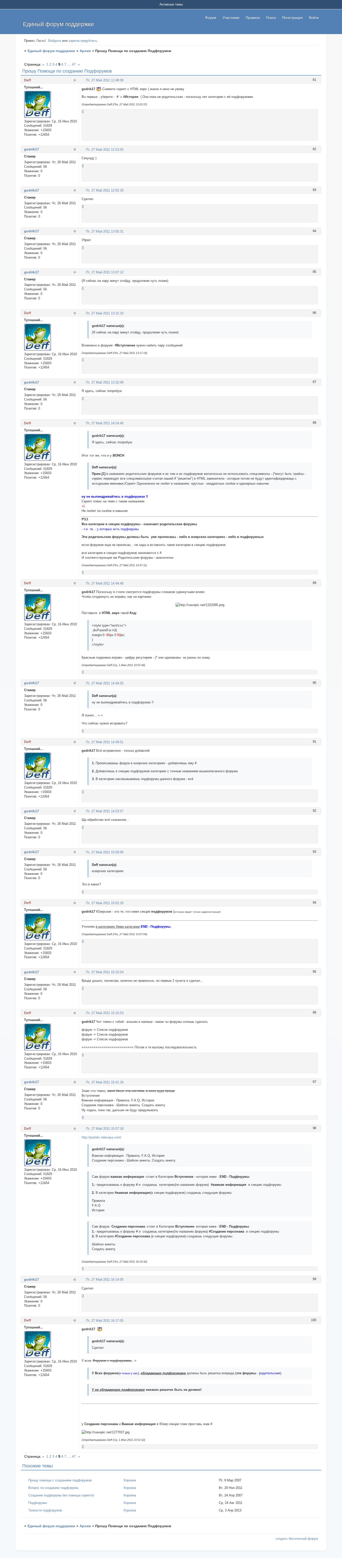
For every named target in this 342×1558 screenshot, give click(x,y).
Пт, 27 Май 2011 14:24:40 (104, 423)
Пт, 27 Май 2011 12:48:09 (104, 80)
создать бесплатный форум (297, 1538)
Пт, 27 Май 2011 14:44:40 (104, 583)
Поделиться (84, 80)
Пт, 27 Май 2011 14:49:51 (104, 742)
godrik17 (31, 149)
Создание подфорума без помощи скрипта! (61, 1495)
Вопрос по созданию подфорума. (53, 1488)
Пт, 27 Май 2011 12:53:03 (104, 149)
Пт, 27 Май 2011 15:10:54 (104, 972)
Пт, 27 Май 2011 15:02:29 (104, 903)
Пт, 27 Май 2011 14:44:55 (104, 683)
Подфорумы (37, 1503)
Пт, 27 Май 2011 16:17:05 (104, 1320)
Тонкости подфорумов (45, 1510)
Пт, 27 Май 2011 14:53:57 (104, 811)
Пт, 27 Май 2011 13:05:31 (104, 231)
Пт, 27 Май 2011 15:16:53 (104, 1013)
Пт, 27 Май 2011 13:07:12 (104, 272)
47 (74, 64)
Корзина (130, 1480)
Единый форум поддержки (51, 51)
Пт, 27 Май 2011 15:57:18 (104, 1128)
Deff (27, 80)
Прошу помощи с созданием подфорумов (60, 1480)
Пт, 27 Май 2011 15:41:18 (104, 1082)
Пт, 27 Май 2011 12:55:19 (104, 190)
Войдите (54, 41)
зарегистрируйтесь (83, 41)
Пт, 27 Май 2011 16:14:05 (104, 1279)
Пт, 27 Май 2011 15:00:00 (104, 852)
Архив (85, 51)
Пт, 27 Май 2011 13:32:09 (104, 382)
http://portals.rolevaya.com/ (101, 1137)
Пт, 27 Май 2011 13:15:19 (104, 313)
